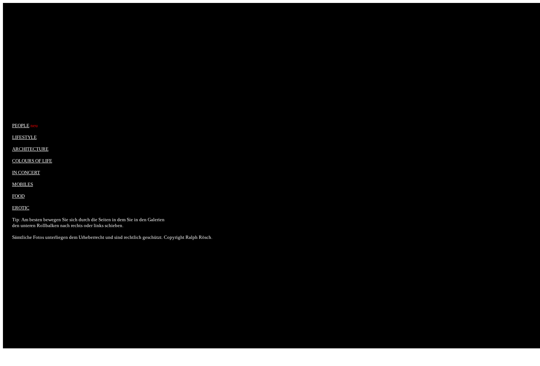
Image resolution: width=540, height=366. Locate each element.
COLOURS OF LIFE (32, 161)
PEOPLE (20, 125)
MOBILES (22, 184)
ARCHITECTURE (30, 149)
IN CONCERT (26, 172)
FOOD (18, 196)
